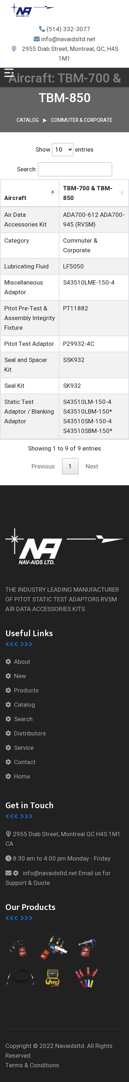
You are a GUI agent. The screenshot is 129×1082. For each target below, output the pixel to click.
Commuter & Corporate (82, 120)
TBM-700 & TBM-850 (88, 193)
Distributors (30, 733)
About (22, 661)
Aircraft (15, 198)
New (20, 676)
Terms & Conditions (32, 1065)
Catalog (27, 120)
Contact (24, 762)
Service (24, 747)
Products (26, 690)
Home (22, 776)
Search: (27, 169)
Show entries (64, 149)
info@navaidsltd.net (68, 39)
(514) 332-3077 (68, 29)
